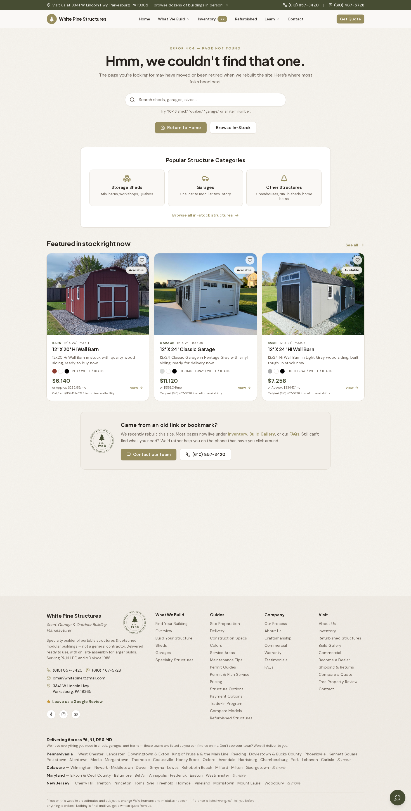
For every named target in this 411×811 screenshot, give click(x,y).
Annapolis (158, 775)
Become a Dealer (334, 659)
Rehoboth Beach (197, 767)
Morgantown (116, 759)
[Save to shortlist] (142, 260)
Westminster (217, 775)
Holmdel (184, 783)
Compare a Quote (335, 674)
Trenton (103, 783)
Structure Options (227, 688)
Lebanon (310, 759)
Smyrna (157, 767)
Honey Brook (188, 759)
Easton (196, 775)
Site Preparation (225, 623)
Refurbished (246, 19)
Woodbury (274, 783)
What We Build (171, 19)
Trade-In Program (226, 703)
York (295, 759)
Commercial (275, 645)
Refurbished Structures (231, 717)
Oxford (209, 759)
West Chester (90, 754)
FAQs (294, 434)
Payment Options (226, 696)
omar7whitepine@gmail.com (79, 678)
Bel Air (140, 775)
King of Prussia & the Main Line (200, 754)
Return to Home (184, 127)
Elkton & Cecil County (90, 775)
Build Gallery (262, 434)
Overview (163, 630)
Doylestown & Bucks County (275, 754)
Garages (163, 652)
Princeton (122, 783)
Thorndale (140, 759)
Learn (270, 19)
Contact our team (152, 454)
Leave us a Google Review (77, 701)
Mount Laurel (249, 783)
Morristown (223, 783)
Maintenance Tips (226, 659)
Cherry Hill (84, 783)
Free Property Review (338, 681)
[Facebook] (51, 714)
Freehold (165, 783)
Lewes (173, 767)
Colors (216, 645)
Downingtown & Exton (148, 754)
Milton (237, 767)
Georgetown (257, 767)
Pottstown (56, 759)
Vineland (202, 783)
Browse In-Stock (233, 127)
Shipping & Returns (336, 667)
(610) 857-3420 (304, 5)
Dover (141, 767)
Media (96, 759)
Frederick (178, 775)
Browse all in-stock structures (202, 215)
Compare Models (226, 710)
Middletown (122, 767)
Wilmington (80, 767)
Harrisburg (247, 759)
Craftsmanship (278, 638)
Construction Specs (228, 638)
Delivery (217, 630)
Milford (221, 767)
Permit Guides (223, 667)
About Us (273, 630)
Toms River (144, 783)
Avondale (227, 759)
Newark (101, 767)
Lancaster (116, 754)
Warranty (273, 652)
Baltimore (123, 775)
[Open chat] (397, 797)
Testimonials (275, 659)
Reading (239, 754)
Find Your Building (171, 623)
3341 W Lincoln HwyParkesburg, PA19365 (72, 688)
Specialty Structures (174, 659)
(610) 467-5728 (349, 5)
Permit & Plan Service (229, 674)
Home (144, 19)
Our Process (275, 623)
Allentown (78, 759)
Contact (296, 19)
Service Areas (222, 652)
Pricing (216, 681)
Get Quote (350, 19)
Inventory (211, 19)
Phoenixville (315, 754)
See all (352, 245)
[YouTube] (75, 714)
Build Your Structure (173, 638)
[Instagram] (63, 714)
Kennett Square (343, 754)
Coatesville (163, 759)
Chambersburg (274, 759)
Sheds (161, 645)
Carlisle (327, 759)
